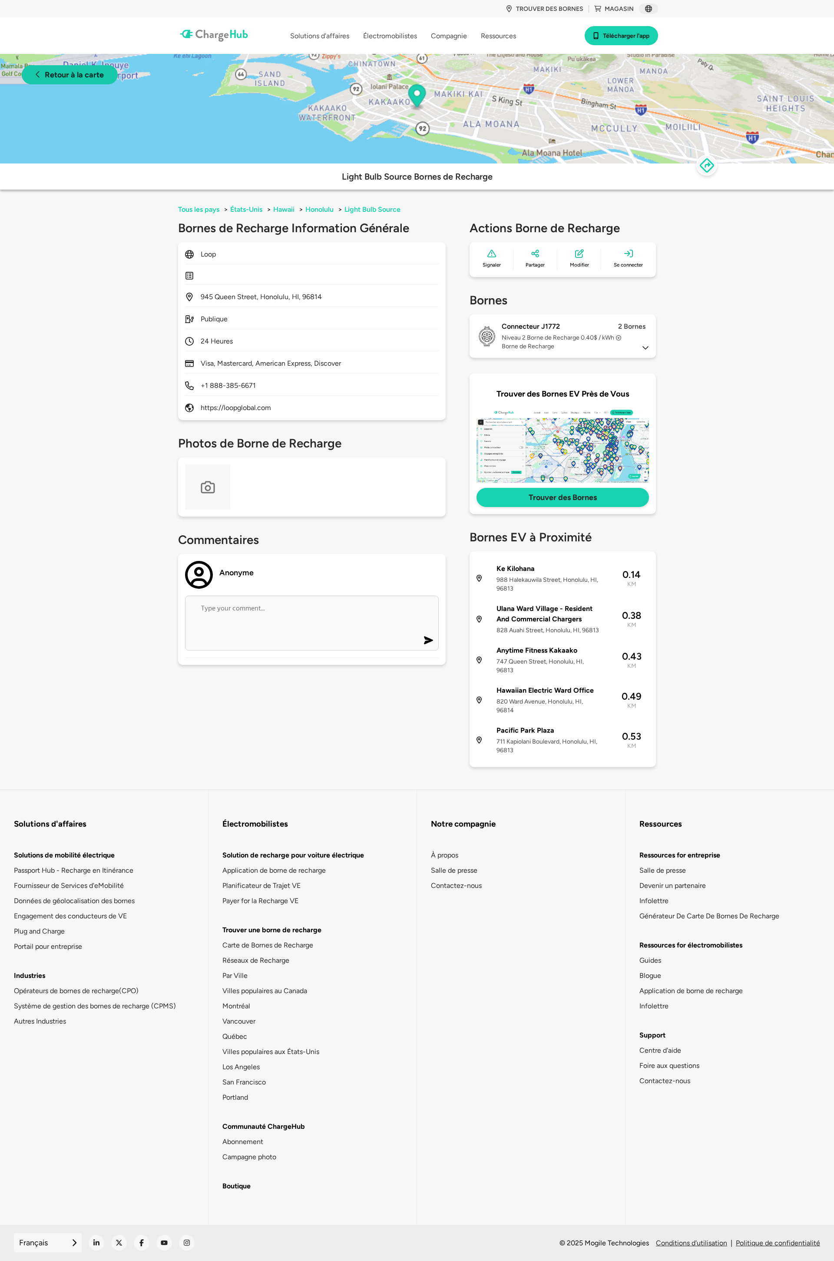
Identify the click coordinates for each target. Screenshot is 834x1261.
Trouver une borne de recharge (271, 930)
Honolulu (319, 209)
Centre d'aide (660, 1050)
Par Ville (235, 975)
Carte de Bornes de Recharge (267, 945)
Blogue (650, 975)
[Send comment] (428, 640)
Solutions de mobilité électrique (64, 855)
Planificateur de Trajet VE (261, 885)
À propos (444, 855)
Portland (235, 1097)
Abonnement (242, 1142)
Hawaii (284, 209)
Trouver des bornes (549, 9)
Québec (234, 1036)
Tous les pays (198, 209)
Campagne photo (249, 1157)
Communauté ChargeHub (263, 1126)
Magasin (619, 9)
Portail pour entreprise (48, 946)
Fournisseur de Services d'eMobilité (69, 885)
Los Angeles (241, 1067)
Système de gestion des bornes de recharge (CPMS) (95, 1006)
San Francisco (244, 1082)
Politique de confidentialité (778, 1243)
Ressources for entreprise (679, 855)
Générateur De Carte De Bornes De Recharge (709, 916)
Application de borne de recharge (274, 870)
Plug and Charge (39, 931)
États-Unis (246, 209)
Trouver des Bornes (563, 497)
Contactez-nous (456, 885)
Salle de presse (454, 870)
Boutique (236, 1186)
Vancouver (238, 1021)
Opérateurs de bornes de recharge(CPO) (76, 991)
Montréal (236, 1006)
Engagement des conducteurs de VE (70, 916)
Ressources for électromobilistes (690, 945)
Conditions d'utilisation (691, 1243)
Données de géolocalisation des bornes (74, 901)
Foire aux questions (669, 1065)
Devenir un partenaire (672, 885)
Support (652, 1035)
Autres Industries (40, 1021)
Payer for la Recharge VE (260, 901)
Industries (29, 975)
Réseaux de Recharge (255, 960)
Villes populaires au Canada (264, 991)
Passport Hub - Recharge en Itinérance (73, 870)
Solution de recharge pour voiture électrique (293, 855)
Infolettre (654, 901)
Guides (650, 960)
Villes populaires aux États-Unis (270, 1051)
